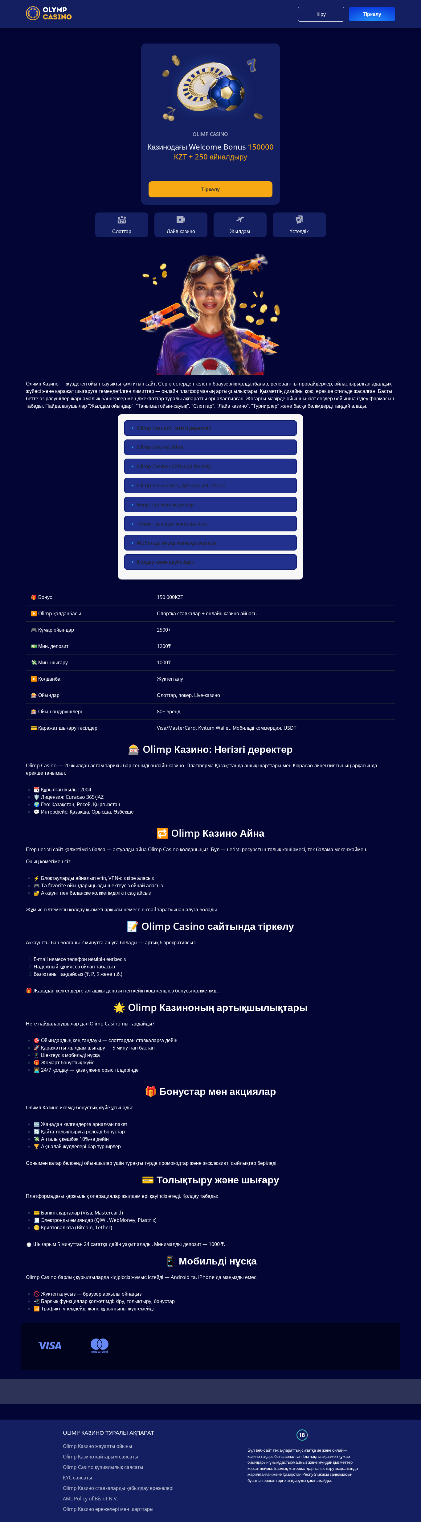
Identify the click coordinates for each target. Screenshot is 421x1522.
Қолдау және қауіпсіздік (165, 562)
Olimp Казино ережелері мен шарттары (108, 1509)
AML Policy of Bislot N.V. (90, 1498)
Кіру (321, 14)
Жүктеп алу (170, 678)
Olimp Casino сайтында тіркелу (174, 466)
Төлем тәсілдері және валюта (172, 523)
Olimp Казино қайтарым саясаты (100, 1456)
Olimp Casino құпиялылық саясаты (103, 1467)
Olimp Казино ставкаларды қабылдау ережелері (118, 1488)
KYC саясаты (77, 1477)
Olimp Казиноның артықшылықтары (181, 485)
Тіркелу (372, 14)
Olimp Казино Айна (160, 447)
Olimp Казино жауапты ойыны (97, 1446)
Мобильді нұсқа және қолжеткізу (176, 542)
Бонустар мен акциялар (165, 504)
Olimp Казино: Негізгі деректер (174, 428)
